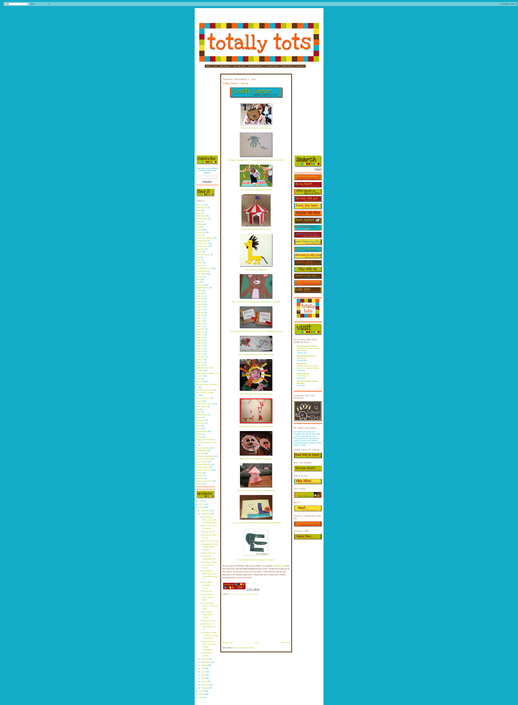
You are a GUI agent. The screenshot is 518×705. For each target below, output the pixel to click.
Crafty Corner (202, 244)
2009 (201, 694)
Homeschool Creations (307, 346)
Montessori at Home (204, 390)
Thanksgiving (201, 451)
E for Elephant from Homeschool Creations (256, 560)
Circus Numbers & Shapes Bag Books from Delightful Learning (256, 331)
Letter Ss (200, 346)
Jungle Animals (202, 288)
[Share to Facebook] (255, 589)
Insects (199, 277)
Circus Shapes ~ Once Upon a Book (208, 597)
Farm (198, 260)
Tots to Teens (201, 462)
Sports (199, 434)
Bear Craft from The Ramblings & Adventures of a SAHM (256, 302)
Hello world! (301, 358)
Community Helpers (204, 238)
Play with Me (201, 415)
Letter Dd (200, 304)
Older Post (285, 643)
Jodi (198, 282)
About (215, 66)
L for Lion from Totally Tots (256, 270)
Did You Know (202, 246)
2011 (201, 507)
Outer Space (201, 407)
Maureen (200, 382)
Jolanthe (199, 285)
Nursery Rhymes (203, 398)
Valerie (199, 473)
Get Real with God (204, 268)
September (206, 662)
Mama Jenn (302, 364)
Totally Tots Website (255, 66)
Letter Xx (200, 360)
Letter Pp (200, 337)
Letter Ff (199, 310)
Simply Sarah (303, 374)
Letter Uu (200, 351)
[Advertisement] (259, 16)
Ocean (199, 401)
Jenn (198, 279)
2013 (201, 501)
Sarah (198, 429)
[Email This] (248, 589)
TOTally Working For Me (206, 442)
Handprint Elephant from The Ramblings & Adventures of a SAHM (256, 160)
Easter (199, 252)
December (206, 511)
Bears (198, 213)
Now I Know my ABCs (205, 393)
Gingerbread (201, 271)
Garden (199, 266)
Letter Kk (200, 324)
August (204, 665)
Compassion (201, 241)
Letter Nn (200, 332)
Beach (198, 210)
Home (208, 66)
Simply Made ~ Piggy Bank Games (207, 614)
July (203, 668)
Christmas (200, 232)
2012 (201, 504)
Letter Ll (199, 326)
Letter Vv (200, 354)
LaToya (199, 293)
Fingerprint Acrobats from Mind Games (256, 427)
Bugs (198, 227)
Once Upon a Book (204, 404)
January (205, 688)
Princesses (200, 420)
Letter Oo (200, 335)
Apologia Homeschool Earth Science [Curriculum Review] (308, 367)
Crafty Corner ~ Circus (235, 83)
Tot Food (200, 454)
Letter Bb (200, 299)
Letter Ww (200, 357)
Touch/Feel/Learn (203, 464)
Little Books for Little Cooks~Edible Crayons (209, 547)
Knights (199, 290)
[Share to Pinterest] (258, 589)
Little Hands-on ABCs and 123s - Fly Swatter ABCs (209, 520)
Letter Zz (200, 365)
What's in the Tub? (204, 481)
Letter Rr (200, 343)
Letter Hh (200, 315)
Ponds (198, 417)
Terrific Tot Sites (202, 448)
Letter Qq (200, 340)
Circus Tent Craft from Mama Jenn (256, 229)
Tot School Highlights (205, 456)
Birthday (199, 224)
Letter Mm (200, 329)
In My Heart (201, 274)
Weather (199, 475)
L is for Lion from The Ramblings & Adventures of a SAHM (256, 523)
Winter (199, 484)
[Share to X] (253, 589)
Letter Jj (199, 321)
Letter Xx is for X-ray (209, 541)
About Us (200, 205)
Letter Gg (200, 313)
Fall (197, 257)
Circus (198, 235)
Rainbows (200, 423)
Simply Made (201, 431)
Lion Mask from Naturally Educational (256, 394)
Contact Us (300, 66)
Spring (199, 437)
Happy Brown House (306, 356)
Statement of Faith (204, 440)
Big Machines (201, 219)
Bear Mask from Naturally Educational (256, 459)
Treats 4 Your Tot (203, 470)
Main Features (225, 66)
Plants (198, 412)
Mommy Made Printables (206, 384)
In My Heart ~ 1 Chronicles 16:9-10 (209, 626)
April (203, 678)
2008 (201, 697)
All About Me (201, 208)
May (203, 675)
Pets (198, 409)
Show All (319, 388)
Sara (198, 426)
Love (198, 379)
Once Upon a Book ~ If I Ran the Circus (209, 565)
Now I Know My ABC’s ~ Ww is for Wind (209, 606)
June (203, 672)
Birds (198, 221)
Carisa (199, 230)
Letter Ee (200, 307)
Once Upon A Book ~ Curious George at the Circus (209, 635)
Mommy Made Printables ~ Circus (207, 585)
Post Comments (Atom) (244, 648)
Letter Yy (200, 362)
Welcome (200, 478)
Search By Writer (239, 66)
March (204, 681)
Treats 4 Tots (206, 591)
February (205, 685)
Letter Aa (200, 296)
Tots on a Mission (203, 459)
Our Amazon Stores (272, 66)
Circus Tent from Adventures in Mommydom (256, 490)
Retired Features (288, 66)
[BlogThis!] (250, 589)
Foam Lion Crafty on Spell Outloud (256, 128)
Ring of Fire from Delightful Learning (256, 190)
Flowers (199, 263)
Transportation (202, 467)
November (206, 514)
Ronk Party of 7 (303, 376)
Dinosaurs (200, 249)
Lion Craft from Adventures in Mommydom (256, 355)
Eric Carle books (203, 255)
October (205, 659)
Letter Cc (200, 302)
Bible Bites (200, 216)
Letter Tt (199, 349)
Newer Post (227, 643)
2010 (201, 691)
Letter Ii (199, 318)
